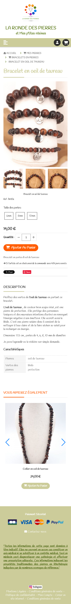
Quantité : (8, 237)
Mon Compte (45, 595)
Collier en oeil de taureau (35, 469)
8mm (20, 216)
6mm (8, 216)
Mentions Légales (16, 591)
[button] (63, 178)
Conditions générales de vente (45, 591)
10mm (32, 216)
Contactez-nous (35, 532)
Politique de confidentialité (20, 595)
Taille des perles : (12, 208)
